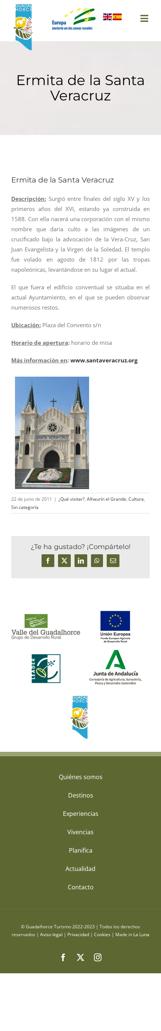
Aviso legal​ (51, 934)
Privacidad (78, 934)
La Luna (141, 934)
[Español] (117, 18)
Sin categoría (25, 507)
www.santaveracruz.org (103, 360)
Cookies (102, 934)
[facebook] (63, 957)
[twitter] (80, 957)
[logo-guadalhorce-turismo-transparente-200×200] (24, 5)
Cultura (136, 499)
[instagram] (97, 957)
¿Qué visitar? (71, 499)
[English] (108, 18)
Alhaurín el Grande (106, 499)
